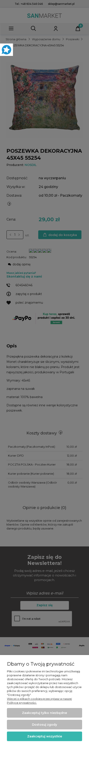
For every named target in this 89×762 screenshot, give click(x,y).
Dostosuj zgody (44, 725)
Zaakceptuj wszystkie (44, 736)
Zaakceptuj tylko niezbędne (44, 713)
